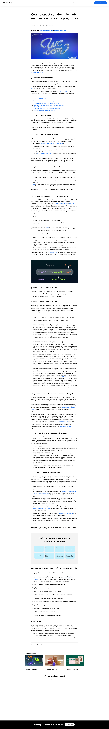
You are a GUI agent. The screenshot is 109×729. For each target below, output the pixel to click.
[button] (105, 724)
